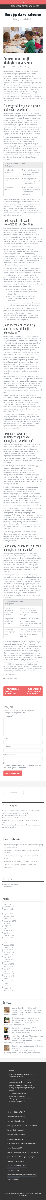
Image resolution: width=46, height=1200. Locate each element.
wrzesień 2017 (9, 981)
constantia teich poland (15, 1117)
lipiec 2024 (7, 904)
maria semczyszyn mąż (15, 1139)
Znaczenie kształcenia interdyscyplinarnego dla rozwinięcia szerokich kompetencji (21, 1099)
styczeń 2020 (8, 971)
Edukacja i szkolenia (11, 678)
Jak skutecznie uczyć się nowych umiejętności (33, 691)
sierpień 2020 (8, 954)
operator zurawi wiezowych (17, 1152)
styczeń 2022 (8, 914)
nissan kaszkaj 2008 (14, 1148)
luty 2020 (7, 969)
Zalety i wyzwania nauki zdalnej (14, 815)
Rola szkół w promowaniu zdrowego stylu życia (20, 861)
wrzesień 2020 (9, 952)
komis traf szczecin (30, 1125)
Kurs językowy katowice (23, 14)
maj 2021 (7, 933)
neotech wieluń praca (29, 1143)
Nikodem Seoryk (24, 67)
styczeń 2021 (8, 942)
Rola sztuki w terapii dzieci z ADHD (24, 1028)
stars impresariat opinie (15, 1161)
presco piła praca (30, 1157)
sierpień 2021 (8, 926)
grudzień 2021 (9, 916)
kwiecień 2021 (9, 935)
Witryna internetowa (10, 755)
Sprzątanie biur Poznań (17, 1093)
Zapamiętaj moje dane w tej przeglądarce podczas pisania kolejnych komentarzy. (22, 767)
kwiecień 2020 (9, 964)
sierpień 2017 (8, 983)
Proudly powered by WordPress (16, 1193)
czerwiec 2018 (9, 976)
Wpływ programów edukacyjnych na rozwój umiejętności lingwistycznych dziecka (22, 1088)
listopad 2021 (8, 919)
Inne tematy (8, 887)
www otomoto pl (13, 1179)
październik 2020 (10, 950)
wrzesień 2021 (9, 923)
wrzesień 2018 (9, 974)
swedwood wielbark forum (16, 1166)
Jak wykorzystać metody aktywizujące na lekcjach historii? (24, 6)
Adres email (8, 747)
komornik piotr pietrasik (15, 1130)
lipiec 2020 (7, 957)
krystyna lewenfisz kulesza (16, 1134)
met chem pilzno (13, 1143)
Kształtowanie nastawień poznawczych (26, 1018)
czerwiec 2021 (9, 931)
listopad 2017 (8, 978)
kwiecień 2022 (9, 907)
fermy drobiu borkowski (15, 1121)
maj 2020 (7, 962)
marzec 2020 (8, 966)
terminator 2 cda (13, 1170)
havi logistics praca (14, 1125)
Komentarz (8, 716)
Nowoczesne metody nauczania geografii (18, 818)
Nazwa (6, 738)
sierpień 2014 (8, 988)
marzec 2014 (8, 990)
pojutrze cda (33, 1152)
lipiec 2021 (7, 928)
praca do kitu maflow (14, 1157)
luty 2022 (7, 911)
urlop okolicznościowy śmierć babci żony (21, 1175)
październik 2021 (10, 921)
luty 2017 (7, 986)
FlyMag (36, 1193)
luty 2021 (7, 940)
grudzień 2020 (9, 945)
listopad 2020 (8, 947)
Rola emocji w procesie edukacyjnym (12, 691)
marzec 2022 (8, 909)
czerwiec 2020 (9, 959)
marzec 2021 (8, 938)
